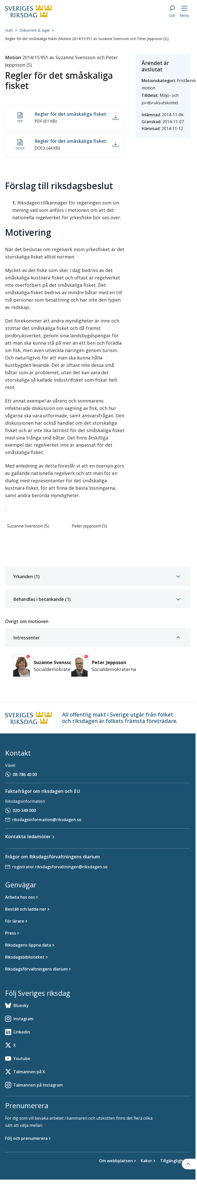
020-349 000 (24, 810)
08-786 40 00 (25, 774)
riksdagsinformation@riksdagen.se (46, 819)
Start (9, 30)
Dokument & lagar (34, 30)
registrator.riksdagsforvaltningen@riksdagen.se (60, 867)
